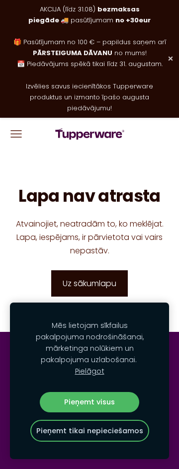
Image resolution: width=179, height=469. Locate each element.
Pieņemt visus (89, 402)
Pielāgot (89, 371)
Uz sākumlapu (89, 283)
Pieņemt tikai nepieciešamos (89, 431)
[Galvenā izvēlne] (16, 134)
